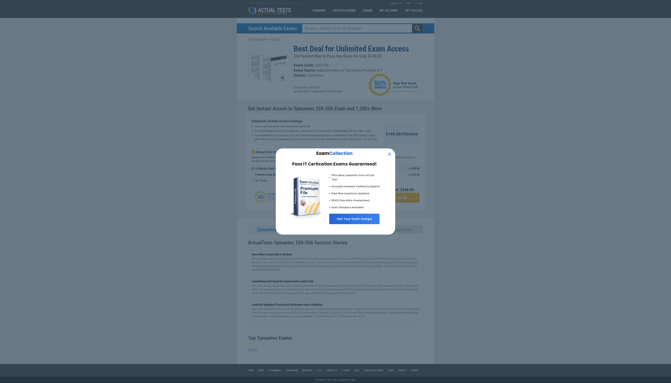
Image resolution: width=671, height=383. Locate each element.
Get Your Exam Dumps (354, 219)
